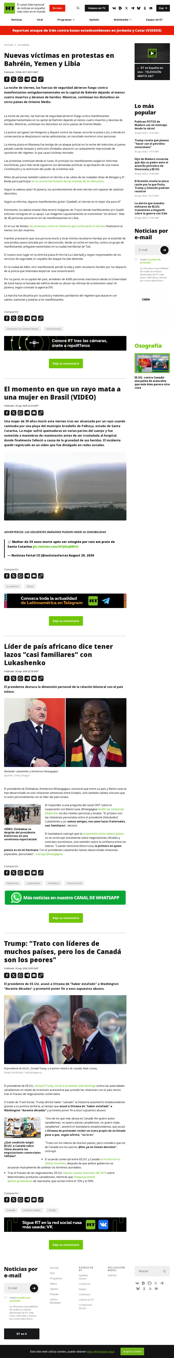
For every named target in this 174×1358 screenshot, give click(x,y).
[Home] (9, 8)
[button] (152, 53)
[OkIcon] (144, 8)
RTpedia (54, 1294)
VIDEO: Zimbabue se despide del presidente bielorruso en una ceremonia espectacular (20, 834)
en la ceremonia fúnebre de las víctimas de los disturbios (68, 181)
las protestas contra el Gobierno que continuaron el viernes (67, 226)
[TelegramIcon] (132, 8)
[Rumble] (120, 8)
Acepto (150, 261)
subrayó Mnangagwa (49, 854)
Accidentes (13, 586)
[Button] (78, 8)
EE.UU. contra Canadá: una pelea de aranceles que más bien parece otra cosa (152, 382)
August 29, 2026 (81, 555)
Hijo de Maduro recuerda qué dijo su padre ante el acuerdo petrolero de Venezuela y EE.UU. (151, 164)
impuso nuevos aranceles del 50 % (85, 1173)
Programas (64, 20)
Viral (40, 20)
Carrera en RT (86, 1299)
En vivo (57, 8)
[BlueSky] (138, 8)
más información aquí (100, 1351)
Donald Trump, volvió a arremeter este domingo (65, 1086)
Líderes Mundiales (55, 1301)
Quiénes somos (83, 1276)
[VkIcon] (114, 8)
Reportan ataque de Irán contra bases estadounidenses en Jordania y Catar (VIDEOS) (87, 30)
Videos (53, 1283)
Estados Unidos (31, 1210)
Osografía (148, 346)
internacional (53, 329)
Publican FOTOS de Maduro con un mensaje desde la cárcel (151, 125)
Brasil (30, 586)
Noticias (16, 20)
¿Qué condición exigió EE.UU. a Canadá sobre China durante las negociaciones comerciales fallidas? (22, 1149)
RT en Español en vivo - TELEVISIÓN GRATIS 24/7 (150, 72)
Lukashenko (33, 883)
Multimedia (121, 20)
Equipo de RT (154, 20)
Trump (52, 1210)
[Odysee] (149, 1283)
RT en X (22, 1334)
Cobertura (84, 1294)
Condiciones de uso (85, 1306)
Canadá (11, 1210)
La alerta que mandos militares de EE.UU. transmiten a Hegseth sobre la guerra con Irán (151, 208)
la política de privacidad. (150, 261)
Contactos (85, 1284)
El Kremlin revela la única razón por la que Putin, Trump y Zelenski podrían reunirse (152, 186)
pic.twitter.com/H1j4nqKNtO (55, 546)
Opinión (94, 20)
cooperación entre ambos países (103, 834)
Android (112, 1275)
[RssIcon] (150, 1288)
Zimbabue (53, 883)
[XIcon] (126, 8)
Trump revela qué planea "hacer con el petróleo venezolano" (152, 143)
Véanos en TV (96, 8)
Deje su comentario (66, 363)
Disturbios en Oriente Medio (22, 329)
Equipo (82, 1289)
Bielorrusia (13, 883)
